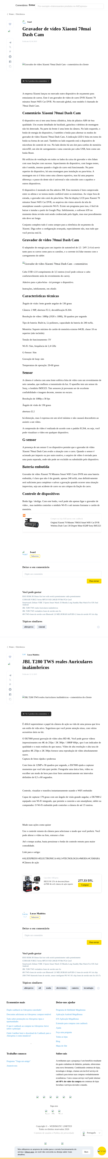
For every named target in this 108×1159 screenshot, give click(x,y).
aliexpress (28, 627)
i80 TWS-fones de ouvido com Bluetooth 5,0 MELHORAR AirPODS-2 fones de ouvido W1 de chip (60, 614)
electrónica (61, 988)
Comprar (85, 885)
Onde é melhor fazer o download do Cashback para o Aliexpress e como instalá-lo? (29, 1034)
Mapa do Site (61, 1046)
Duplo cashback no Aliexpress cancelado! (24, 1010)
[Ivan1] (24, 22)
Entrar (32, 5)
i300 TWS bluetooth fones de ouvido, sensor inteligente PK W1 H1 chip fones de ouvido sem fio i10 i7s (61, 976)
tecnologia (88, 988)
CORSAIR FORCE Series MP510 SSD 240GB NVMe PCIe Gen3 (47, 600)
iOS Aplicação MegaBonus (67, 1019)
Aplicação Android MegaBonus (69, 1014)
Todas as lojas (62, 1037)
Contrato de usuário (43, 1133)
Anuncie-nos (12, 1066)
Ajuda (58, 1028)
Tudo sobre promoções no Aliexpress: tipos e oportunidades (25, 1020)
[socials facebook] (54, 1113)
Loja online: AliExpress (51, 878)
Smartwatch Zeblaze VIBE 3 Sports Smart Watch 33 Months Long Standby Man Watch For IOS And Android (60, 604)
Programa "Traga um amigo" (19, 1061)
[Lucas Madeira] (24, 655)
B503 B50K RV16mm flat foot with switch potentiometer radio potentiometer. (51, 596)
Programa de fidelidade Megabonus (70, 1010)
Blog (58, 1041)
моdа (48, 988)
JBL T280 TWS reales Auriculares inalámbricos (40, 608)
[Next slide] (98, 627)
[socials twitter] (60, 1113)
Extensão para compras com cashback (71, 1023)
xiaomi (42, 627)
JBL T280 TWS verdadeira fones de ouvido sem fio (41, 611)
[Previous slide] (25, 627)
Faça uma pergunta (64, 1032)
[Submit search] (101, 6)
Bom (86, 1152)
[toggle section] (31, 1043)
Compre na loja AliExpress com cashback (67, 519)
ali (40, 988)
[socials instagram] (47, 1113)
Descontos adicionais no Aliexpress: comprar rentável (29, 1014)
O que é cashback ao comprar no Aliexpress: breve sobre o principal (28, 1027)
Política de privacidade (64, 1133)
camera (75, 988)
